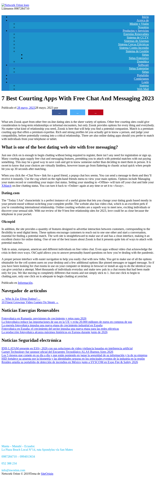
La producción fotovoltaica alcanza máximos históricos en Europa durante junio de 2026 (54, 332)
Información (25, 282)
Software (143, 65)
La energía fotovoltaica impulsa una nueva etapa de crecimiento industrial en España (52, 325)
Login (145, 82)
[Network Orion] (15, 5)
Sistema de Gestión (137, 51)
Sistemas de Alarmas (136, 41)
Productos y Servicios (136, 30)
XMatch (6, 185)
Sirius (145, 54)
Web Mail (143, 89)
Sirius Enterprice (139, 58)
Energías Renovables (136, 34)
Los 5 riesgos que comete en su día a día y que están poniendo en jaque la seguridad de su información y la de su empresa (74, 355)
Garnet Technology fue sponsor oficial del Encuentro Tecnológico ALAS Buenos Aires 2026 (57, 351)
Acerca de (143, 20)
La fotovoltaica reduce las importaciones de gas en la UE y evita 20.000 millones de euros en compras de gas (67, 321)
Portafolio (143, 75)
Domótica (143, 61)
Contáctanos (141, 78)
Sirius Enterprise (139, 68)
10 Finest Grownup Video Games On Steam (30, 302)
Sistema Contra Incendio (134, 47)
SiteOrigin (47, 473)
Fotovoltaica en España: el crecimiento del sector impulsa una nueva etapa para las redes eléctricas (60, 328)
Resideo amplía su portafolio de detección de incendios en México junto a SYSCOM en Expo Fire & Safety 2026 (70, 362)
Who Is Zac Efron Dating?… (21, 298)
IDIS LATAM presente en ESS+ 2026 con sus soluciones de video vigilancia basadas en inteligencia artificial (67, 348)
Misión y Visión (139, 23)
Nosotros (143, 27)
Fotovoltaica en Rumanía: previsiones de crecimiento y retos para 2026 (44, 318)
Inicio (145, 17)
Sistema (144, 85)
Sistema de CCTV (138, 37)
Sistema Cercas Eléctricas (133, 44)
